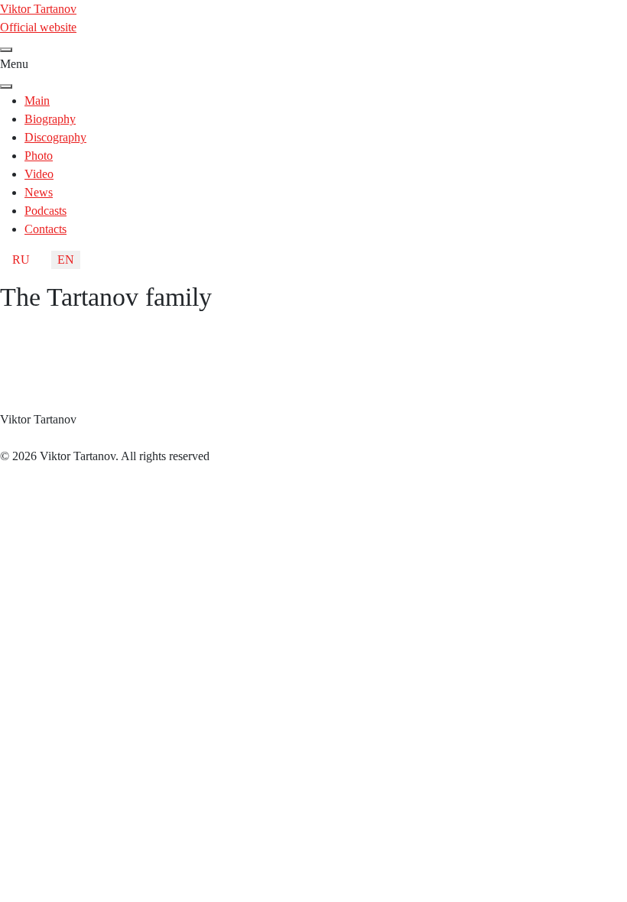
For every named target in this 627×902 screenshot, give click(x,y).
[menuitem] (37, 100)
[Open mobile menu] (6, 49)
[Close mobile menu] (6, 86)
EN (65, 259)
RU (21, 259)
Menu (14, 63)
